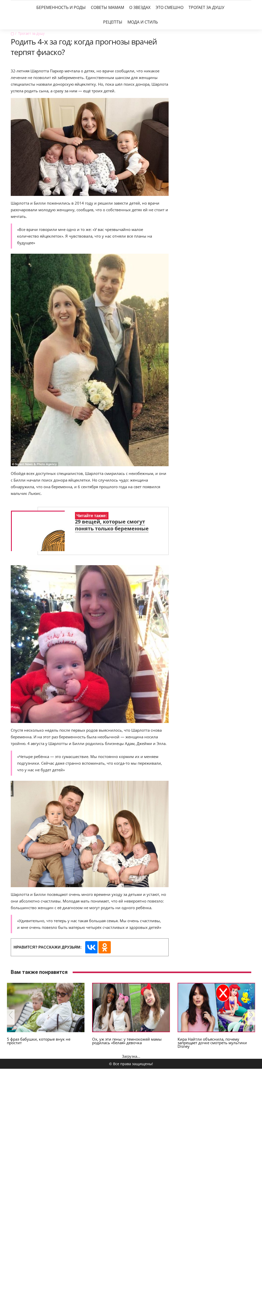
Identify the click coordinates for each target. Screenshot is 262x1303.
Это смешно (169, 7)
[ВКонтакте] (91, 947)
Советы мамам (107, 7)
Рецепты (112, 22)
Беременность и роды (61, 7)
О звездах (139, 7)
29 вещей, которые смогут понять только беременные (112, 525)
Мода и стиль (142, 22)
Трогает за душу (206, 7)
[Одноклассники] (105, 947)
